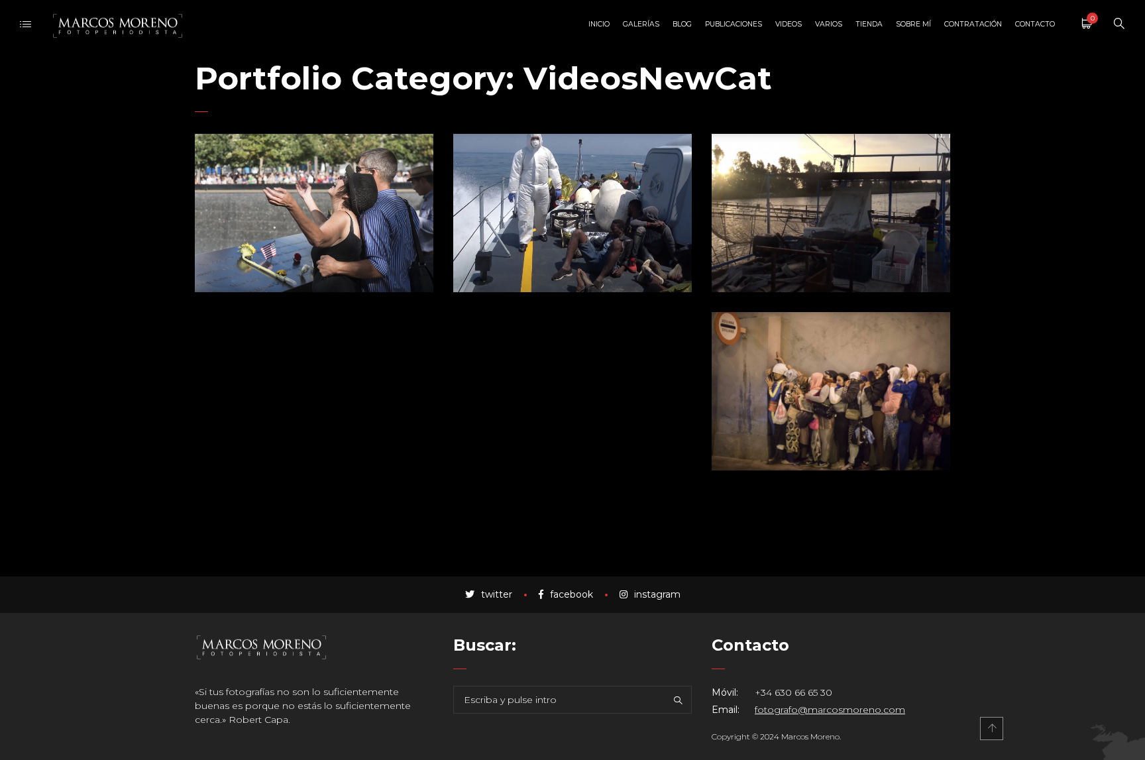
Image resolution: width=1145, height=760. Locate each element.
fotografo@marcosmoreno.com (830, 710)
